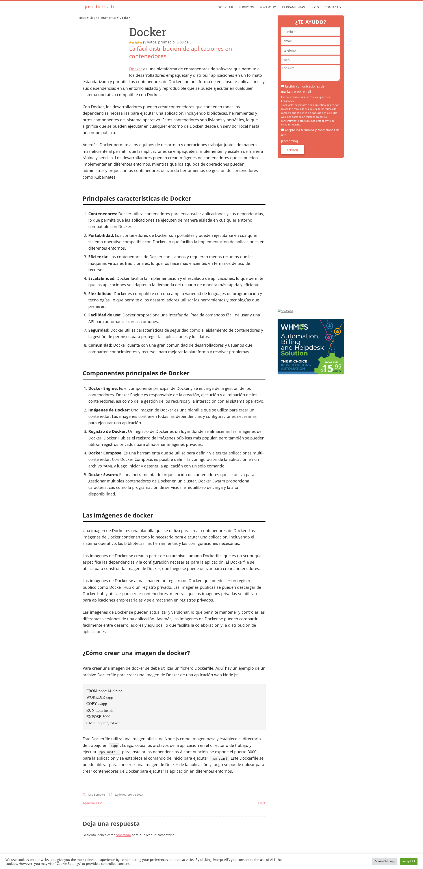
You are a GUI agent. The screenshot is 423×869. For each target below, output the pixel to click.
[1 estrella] (130, 42)
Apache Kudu (94, 803)
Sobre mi (225, 7)
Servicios (246, 7)
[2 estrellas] (133, 42)
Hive (261, 803)
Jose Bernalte (96, 794)
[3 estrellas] (135, 42)
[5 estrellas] (141, 42)
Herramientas (293, 7)
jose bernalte (100, 6)
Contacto (333, 7)
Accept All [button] (408, 861)
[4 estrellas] (138, 42)
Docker (135, 68)
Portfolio (268, 7)
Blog (315, 7)
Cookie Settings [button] (385, 861)
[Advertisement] (311, 233)
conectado (123, 835)
